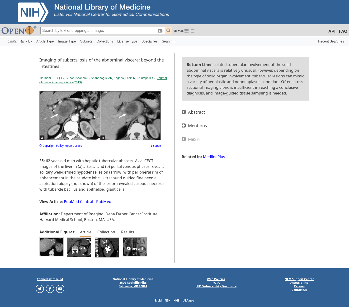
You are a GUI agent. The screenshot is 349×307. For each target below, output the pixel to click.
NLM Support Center (299, 279)
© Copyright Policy (51, 146)
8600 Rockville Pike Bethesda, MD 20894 (133, 284)
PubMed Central (78, 201)
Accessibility (299, 283)
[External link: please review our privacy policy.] (40, 289)
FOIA (216, 283)
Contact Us (299, 290)
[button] (26, 41)
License (156, 146)
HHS (176, 300)
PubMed (103, 201)
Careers (299, 286)
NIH (167, 300)
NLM (158, 300)
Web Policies (216, 279)
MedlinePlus (214, 156)
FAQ (343, 31)
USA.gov (188, 300)
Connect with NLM (50, 279)
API (331, 31)
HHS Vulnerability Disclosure (216, 286)
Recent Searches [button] (331, 41)
